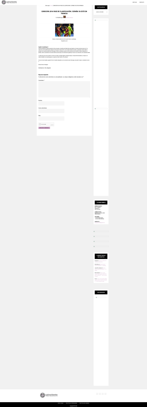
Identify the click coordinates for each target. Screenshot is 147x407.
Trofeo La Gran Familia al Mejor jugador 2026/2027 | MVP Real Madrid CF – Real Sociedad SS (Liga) (101, 280)
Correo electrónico (42, 108)
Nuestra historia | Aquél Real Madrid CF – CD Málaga (100, 269)
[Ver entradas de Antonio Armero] (64, 17)
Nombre (40, 100)
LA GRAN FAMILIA (9, 2)
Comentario (41, 80)
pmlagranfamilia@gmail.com (100, 222)
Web (39, 115)
